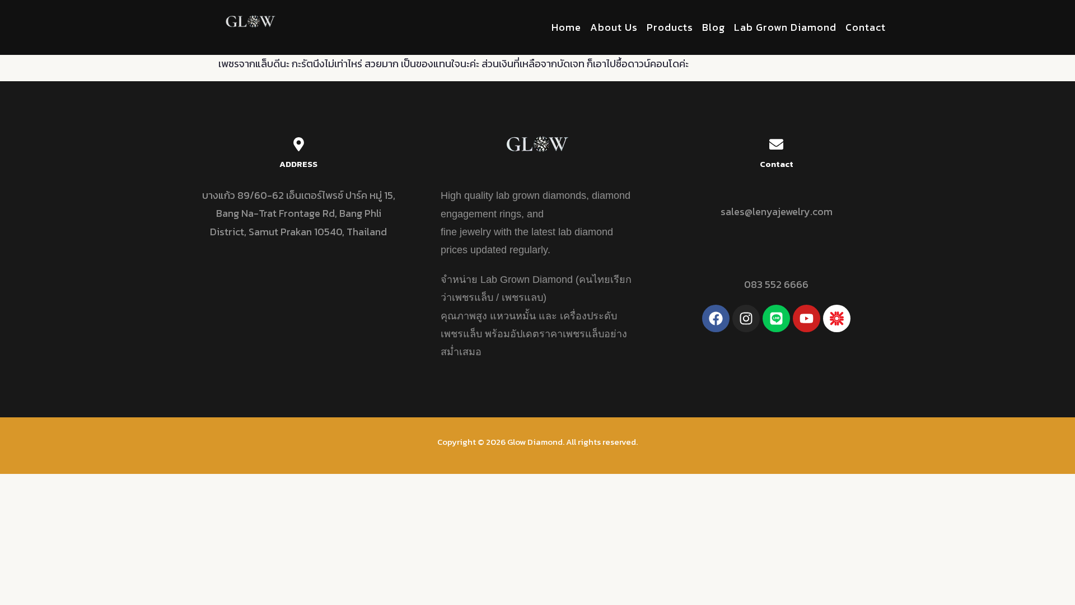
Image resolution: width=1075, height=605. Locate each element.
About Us (614, 27)
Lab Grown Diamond (785, 27)
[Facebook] (716, 318)
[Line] (776, 318)
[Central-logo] (836, 318)
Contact (865, 27)
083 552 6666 (776, 284)
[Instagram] (746, 318)
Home (566, 27)
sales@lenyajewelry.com (777, 211)
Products (670, 27)
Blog (713, 27)
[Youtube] (806, 318)
